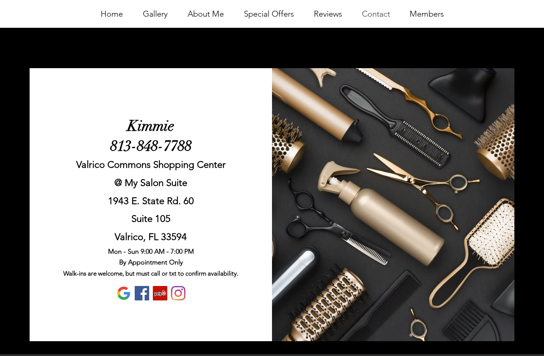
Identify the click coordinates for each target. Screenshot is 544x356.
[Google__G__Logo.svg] (124, 293)
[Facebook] (142, 293)
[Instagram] (178, 293)
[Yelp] (160, 293)
